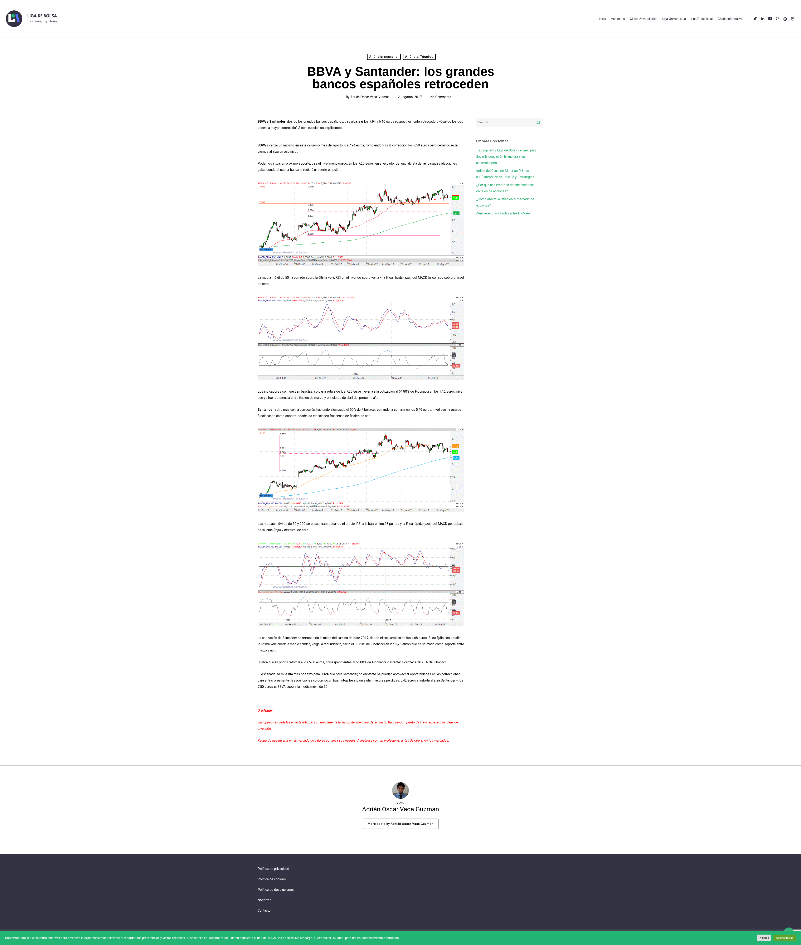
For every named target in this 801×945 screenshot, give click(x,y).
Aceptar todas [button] (784, 937)
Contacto (264, 910)
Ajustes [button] (764, 937)
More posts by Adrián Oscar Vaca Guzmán (400, 823)
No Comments (440, 97)
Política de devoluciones (276, 890)
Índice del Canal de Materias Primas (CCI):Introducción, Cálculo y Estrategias (505, 174)
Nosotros (264, 900)
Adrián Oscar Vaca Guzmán (369, 97)
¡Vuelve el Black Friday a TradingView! (503, 213)
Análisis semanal (384, 57)
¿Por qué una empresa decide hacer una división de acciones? (505, 188)
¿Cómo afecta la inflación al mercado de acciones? (505, 202)
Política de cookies (272, 879)
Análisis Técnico (419, 57)
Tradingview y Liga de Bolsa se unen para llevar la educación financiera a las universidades (506, 156)
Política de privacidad (273, 869)
